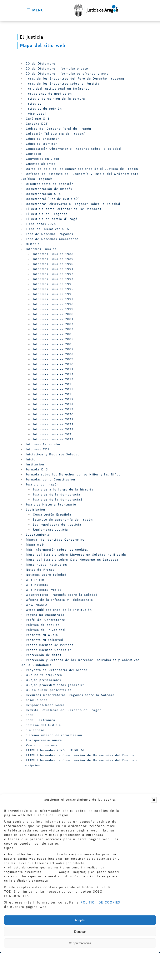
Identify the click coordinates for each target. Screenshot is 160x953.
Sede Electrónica (40, 720)
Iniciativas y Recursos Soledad (53, 454)
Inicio (31, 459)
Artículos (33, 103)
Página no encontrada (45, 615)
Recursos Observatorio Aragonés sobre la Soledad (70, 695)
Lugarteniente (38, 534)
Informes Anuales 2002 (53, 324)
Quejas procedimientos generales (55, 685)
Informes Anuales (41, 249)
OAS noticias (37, 585)
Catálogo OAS (38, 118)
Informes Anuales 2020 (53, 414)
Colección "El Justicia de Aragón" (56, 134)
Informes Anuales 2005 (53, 339)
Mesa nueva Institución (46, 564)
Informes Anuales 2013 (53, 379)
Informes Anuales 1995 (53, 289)
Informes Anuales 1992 (53, 274)
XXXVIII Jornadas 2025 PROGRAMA (56, 750)
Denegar (80, 931)
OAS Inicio (35, 580)
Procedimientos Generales (49, 650)
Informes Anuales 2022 (53, 424)
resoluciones (37, 700)
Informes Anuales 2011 (53, 369)
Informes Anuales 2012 (53, 374)
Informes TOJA (38, 449)
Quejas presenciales (43, 680)
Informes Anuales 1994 (53, 284)
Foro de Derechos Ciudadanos (52, 239)
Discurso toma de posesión (50, 184)
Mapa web (35, 544)
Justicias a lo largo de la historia (63, 489)
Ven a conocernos (41, 745)
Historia (33, 244)
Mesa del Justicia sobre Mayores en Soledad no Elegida (76, 554)
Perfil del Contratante (45, 620)
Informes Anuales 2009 (53, 359)
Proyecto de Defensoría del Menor (57, 670)
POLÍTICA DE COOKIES (100, 902)
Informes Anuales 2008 (53, 354)
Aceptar (80, 920)
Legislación (35, 509)
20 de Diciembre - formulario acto (57, 68)
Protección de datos (43, 655)
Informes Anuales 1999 (53, 309)
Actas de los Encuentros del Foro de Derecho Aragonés (75, 78)
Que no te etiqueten (44, 675)
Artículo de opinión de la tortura (55, 98)
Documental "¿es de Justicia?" (52, 199)
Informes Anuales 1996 (53, 294)
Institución (35, 464)
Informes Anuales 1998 (53, 304)
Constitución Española (52, 514)
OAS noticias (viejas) (44, 590)
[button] (154, 800)
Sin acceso (35, 730)
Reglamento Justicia (50, 529)
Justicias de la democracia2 (57, 499)
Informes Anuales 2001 (53, 319)
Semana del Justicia (43, 725)
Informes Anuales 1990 (53, 264)
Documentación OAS (43, 194)
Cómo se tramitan (42, 144)
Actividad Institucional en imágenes (57, 88)
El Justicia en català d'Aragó (52, 219)
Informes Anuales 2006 (53, 344)
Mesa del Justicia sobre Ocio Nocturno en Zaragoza (72, 559)
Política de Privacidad (45, 630)
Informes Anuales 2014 (53, 384)
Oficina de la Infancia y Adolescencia (59, 600)
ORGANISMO (36, 605)
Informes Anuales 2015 (53, 389)
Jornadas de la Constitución (50, 479)
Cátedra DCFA (38, 123)
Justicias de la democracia (56, 494)
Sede (30, 715)
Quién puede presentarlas (48, 690)
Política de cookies (43, 625)
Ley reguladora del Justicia (57, 524)
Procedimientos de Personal (50, 645)
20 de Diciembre (40, 63)
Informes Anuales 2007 (53, 349)
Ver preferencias (80, 943)
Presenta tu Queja (42, 635)
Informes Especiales (43, 444)
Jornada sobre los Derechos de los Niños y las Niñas (73, 474)
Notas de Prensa (40, 570)
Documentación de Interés (49, 189)
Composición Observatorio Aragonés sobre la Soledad (73, 149)
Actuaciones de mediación (49, 93)
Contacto (33, 154)
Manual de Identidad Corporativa (55, 539)
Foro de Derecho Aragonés (49, 234)
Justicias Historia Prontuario (51, 504)
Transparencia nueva (44, 740)
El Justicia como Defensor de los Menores (63, 209)
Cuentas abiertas (40, 164)
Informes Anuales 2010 (53, 364)
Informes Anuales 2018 (53, 404)
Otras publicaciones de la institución (59, 610)
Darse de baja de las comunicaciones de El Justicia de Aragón (82, 169)
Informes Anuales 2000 (53, 314)
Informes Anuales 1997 (53, 299)
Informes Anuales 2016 (53, 394)
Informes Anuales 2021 (53, 419)
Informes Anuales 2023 (53, 429)
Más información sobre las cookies (57, 549)
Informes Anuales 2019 (53, 409)
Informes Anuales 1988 (53, 254)
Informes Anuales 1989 (53, 259)
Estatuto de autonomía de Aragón (63, 519)
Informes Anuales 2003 (53, 329)
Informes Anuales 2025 (53, 439)
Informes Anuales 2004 (53, 334)
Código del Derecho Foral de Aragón (58, 129)
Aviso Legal (36, 113)
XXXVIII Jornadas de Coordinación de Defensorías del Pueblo (80, 755)
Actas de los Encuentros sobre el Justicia (63, 83)
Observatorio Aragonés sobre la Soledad (62, 595)
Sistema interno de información (54, 735)
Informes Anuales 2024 (53, 434)
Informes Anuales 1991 (53, 269)
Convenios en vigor (43, 159)
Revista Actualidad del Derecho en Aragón (64, 710)
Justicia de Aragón (42, 484)
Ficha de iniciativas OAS (47, 229)
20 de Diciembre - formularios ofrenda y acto (67, 73)
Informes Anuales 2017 (53, 399)
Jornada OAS (37, 469)
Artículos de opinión (44, 108)
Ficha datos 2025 (41, 224)
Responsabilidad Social (46, 705)
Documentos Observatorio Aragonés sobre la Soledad (73, 204)
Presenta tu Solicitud (44, 640)
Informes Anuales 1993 (53, 279)
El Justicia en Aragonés (47, 214)
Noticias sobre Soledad (46, 575)
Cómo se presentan (43, 139)
